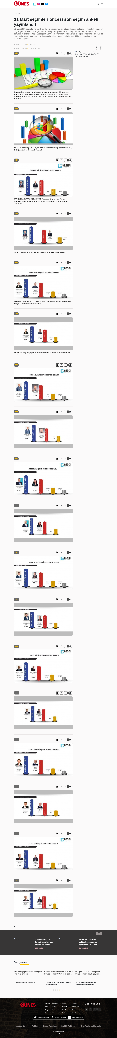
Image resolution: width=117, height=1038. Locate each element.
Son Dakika (75, 1013)
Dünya (54, 1006)
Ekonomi (54, 1003)
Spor (46, 1006)
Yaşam (47, 1013)
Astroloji (64, 1006)
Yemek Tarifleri (66, 1010)
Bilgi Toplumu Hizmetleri (91, 1026)
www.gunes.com (58, 1031)
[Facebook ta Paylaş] (66, 53)
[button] (96, 47)
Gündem (47, 1003)
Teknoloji (54, 1010)
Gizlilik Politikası (68, 1026)
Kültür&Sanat (56, 1013)
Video (74, 1010)
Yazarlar (74, 1003)
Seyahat (64, 1003)
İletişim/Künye (21, 1026)
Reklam (35, 1026)
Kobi (63, 1013)
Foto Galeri (17, 14)
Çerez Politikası (50, 1026)
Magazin (47, 1010)
